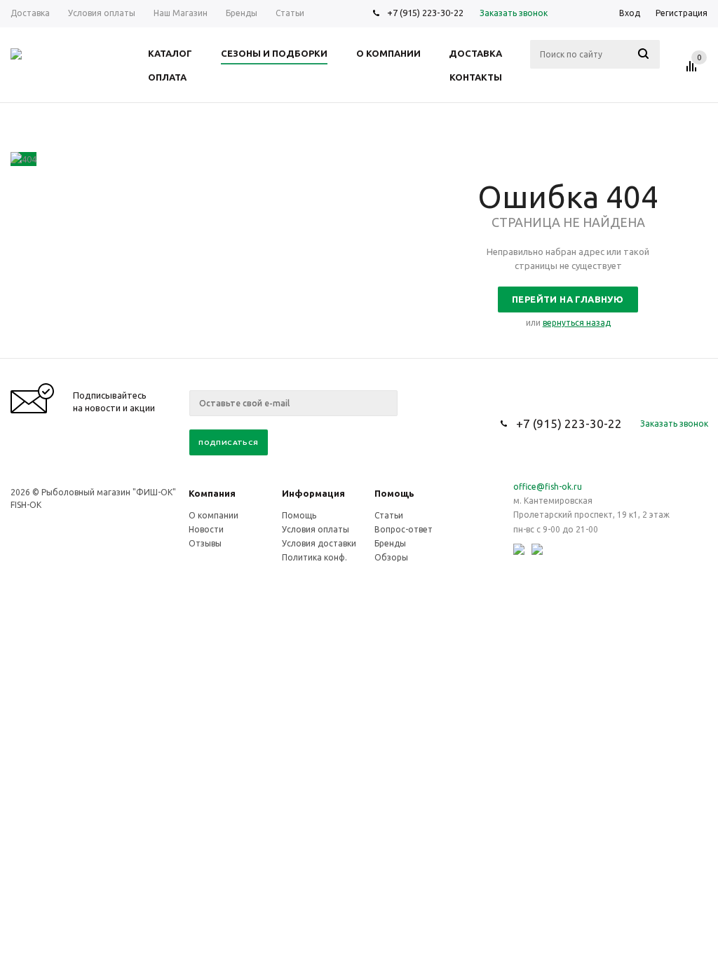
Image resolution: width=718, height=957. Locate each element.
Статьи (388, 515)
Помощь (394, 493)
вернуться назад (577, 322)
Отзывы (205, 543)
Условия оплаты (315, 529)
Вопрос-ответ (403, 529)
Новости (206, 529)
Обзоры (391, 557)
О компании (213, 515)
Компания (212, 493)
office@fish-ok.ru (547, 486)
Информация (313, 493)
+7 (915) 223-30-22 (425, 13)
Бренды (390, 543)
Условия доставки (319, 543)
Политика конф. (314, 557)
